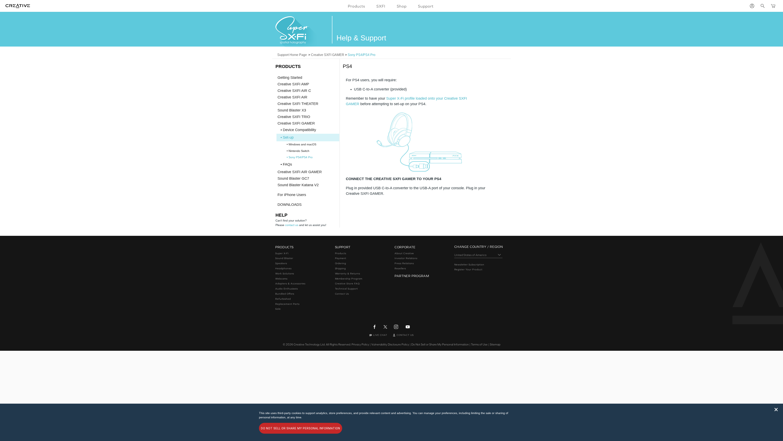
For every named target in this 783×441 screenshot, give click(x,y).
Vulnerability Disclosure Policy (390, 344)
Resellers (400, 268)
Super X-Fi (282, 253)
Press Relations (404, 263)
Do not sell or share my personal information (300, 428)
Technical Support (346, 288)
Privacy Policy (360, 344)
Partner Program (412, 276)
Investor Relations (406, 258)
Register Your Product (468, 269)
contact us (291, 225)
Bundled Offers (284, 293)
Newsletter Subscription (469, 264)
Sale (278, 308)
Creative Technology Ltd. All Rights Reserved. (322, 344)
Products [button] (356, 6)
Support (426, 6)
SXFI (380, 6)
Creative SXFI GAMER (327, 55)
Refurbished (283, 298)
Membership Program (348, 278)
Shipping (340, 268)
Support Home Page (292, 55)
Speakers (281, 263)
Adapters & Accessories (290, 283)
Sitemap (495, 344)
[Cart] (773, 6)
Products (340, 253)
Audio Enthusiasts (286, 288)
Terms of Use (479, 344)
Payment (340, 258)
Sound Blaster (284, 258)
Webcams (281, 278)
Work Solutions (284, 273)
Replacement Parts (287, 304)
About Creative (404, 253)
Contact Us (342, 293)
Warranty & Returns (347, 273)
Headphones (283, 268)
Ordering (340, 263)
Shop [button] (402, 6)
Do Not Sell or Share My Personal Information (440, 344)
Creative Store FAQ (347, 283)
